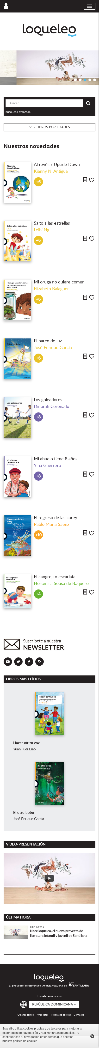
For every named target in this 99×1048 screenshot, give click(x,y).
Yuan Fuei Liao (24, 749)
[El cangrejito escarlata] (17, 591)
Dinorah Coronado (51, 406)
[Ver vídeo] (49, 878)
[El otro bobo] (49, 783)
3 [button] (85, 79)
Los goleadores (48, 400)
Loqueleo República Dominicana (49, 30)
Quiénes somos (26, 1015)
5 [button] (94, 79)
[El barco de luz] (17, 359)
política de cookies (25, 1041)
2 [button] (80, 79)
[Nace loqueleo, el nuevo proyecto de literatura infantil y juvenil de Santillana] (16, 937)
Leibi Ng (41, 230)
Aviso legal (42, 1015)
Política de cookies (61, 1015)
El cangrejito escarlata (54, 577)
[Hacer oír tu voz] (49, 713)
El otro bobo (23, 813)
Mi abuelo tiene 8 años (55, 459)
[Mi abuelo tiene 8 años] (17, 476)
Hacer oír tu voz (26, 743)
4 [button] (89, 79)
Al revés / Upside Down (57, 165)
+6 (38, 181)
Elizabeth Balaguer (51, 289)
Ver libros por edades (49, 127)
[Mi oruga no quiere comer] (17, 300)
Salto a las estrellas (52, 223)
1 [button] (75, 79)
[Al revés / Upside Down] (17, 182)
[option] (49, 67)
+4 (38, 594)
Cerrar (92, 1036)
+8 (38, 417)
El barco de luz (48, 341)
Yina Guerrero (47, 466)
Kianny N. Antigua (51, 171)
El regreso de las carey (55, 518)
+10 (38, 535)
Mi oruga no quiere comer (59, 282)
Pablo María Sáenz (51, 524)
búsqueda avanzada (18, 111)
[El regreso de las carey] (17, 535)
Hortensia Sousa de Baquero (61, 584)
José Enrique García (53, 348)
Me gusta (91, 180)
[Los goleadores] (17, 417)
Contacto (79, 1015)
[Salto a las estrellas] (17, 241)
